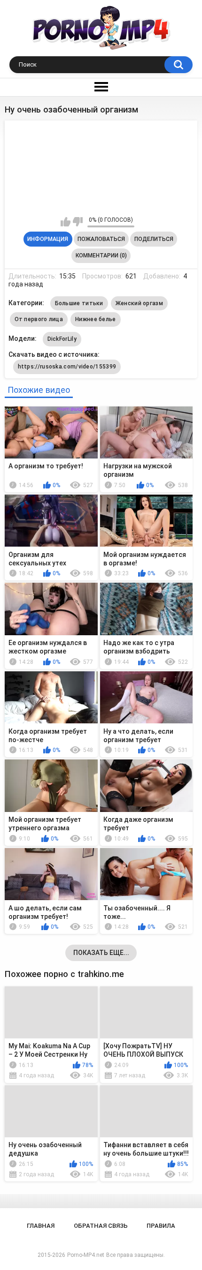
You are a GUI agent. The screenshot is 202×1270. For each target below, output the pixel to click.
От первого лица (39, 319)
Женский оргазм (139, 303)
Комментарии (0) (101, 255)
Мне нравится (65, 221)
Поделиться (153, 239)
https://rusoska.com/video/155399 (67, 366)
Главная (40, 1225)
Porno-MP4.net (85, 1255)
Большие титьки (79, 303)
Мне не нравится (78, 221)
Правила (161, 1225)
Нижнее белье (95, 319)
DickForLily (62, 339)
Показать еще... (101, 952)
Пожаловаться (101, 239)
